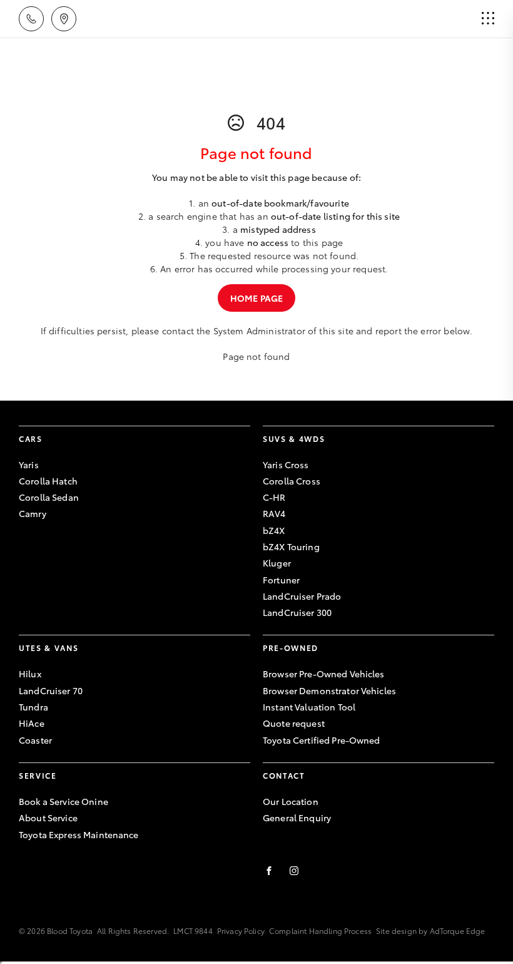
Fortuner (281, 579)
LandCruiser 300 (297, 612)
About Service (48, 817)
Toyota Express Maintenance (79, 834)
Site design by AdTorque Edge (430, 930)
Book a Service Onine (63, 801)
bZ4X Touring (291, 546)
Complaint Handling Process (320, 930)
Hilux (30, 673)
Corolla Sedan (49, 497)
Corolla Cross (291, 480)
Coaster (35, 740)
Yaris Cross (286, 464)
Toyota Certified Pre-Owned (321, 740)
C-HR (274, 497)
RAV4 (274, 513)
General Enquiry (297, 817)
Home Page (256, 298)
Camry (32, 513)
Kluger (277, 562)
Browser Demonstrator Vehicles (329, 690)
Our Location (290, 801)
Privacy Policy (241, 930)
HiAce (31, 723)
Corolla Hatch (48, 480)
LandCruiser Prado (302, 596)
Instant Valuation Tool (309, 706)
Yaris (29, 464)
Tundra (33, 706)
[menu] (488, 18)
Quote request (294, 723)
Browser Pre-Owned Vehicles (324, 673)
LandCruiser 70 (51, 690)
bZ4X (274, 530)
